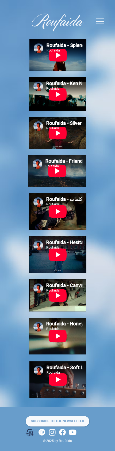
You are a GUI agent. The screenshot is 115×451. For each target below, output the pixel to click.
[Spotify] (41, 432)
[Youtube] (72, 432)
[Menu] (100, 21)
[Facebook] (62, 432)
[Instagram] (52, 432)
